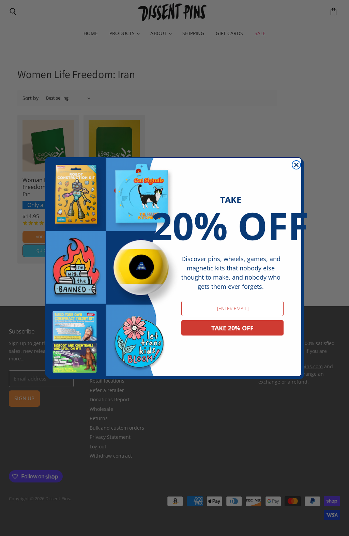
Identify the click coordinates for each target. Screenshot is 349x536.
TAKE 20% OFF (232, 328)
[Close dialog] (296, 165)
